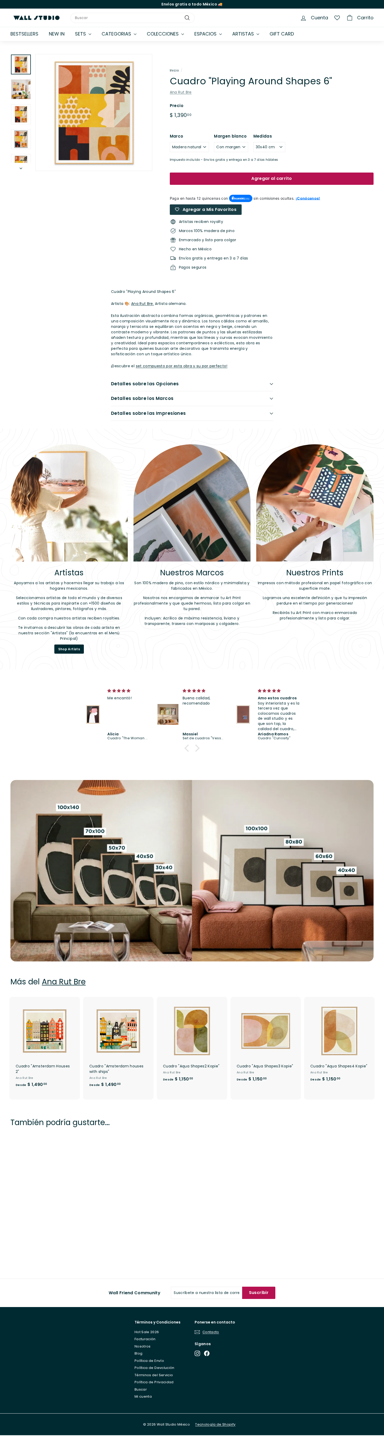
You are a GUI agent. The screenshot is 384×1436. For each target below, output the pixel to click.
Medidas (262, 136)
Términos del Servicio (154, 1375)
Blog (138, 1353)
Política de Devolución (154, 1367)
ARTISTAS (243, 34)
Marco (176, 136)
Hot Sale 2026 (147, 1331)
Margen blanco (230, 136)
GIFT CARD (282, 34)
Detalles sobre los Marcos (142, 398)
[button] (188, 748)
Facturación (145, 1339)
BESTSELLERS (24, 34)
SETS (81, 34)
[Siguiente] (20, 167)
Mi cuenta (143, 1396)
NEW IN (57, 34)
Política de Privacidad (154, 1382)
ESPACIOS (206, 34)
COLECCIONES (163, 34)
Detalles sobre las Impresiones (148, 413)
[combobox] (133, 18)
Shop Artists (69, 649)
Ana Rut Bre (181, 92)
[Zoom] (94, 112)
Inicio (174, 70)
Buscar (141, 1389)
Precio (176, 105)
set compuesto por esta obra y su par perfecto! (182, 366)
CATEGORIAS (117, 34)
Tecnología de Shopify (215, 1424)
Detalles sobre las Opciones (145, 384)
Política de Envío (149, 1360)
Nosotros (143, 1346)
